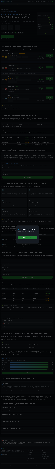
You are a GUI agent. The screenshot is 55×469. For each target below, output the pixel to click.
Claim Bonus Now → (27, 237)
